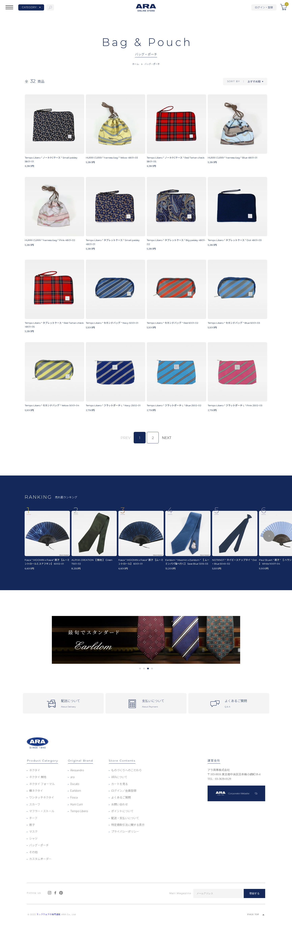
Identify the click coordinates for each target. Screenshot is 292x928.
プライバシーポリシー (125, 831)
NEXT (166, 438)
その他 (33, 852)
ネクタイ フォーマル (42, 784)
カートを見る (119, 784)
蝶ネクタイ (36, 791)
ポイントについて (122, 811)
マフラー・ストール (41, 811)
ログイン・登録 (264, 7)
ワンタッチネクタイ (41, 797)
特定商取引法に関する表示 (128, 825)
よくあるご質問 (121, 797)
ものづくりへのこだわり (126, 770)
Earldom (75, 791)
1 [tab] (140, 668)
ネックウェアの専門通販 (49, 914)
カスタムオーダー (40, 859)
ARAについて (119, 777)
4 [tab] (152, 668)
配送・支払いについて (125, 818)
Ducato (74, 784)
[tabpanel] (146, 640)
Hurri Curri (76, 804)
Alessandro (77, 770)
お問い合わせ (119, 804)
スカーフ (34, 804)
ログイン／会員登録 (123, 791)
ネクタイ (34, 770)
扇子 (32, 825)
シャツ (33, 838)
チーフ (33, 818)
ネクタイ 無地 (37, 777)
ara (72, 777)
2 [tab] (144, 668)
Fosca (74, 797)
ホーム (135, 63)
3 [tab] (148, 668)
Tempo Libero (79, 811)
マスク (33, 831)
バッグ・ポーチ (152, 63)
